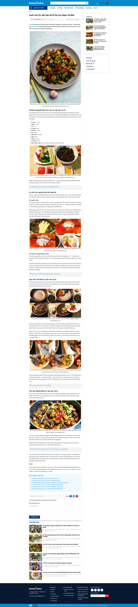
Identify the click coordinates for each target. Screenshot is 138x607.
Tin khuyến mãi (89, 66)
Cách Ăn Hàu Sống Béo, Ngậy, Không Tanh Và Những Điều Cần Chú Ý (99, 48)
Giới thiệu (59, 7)
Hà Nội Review (54, 598)
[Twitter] (74, 496)
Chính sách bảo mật (82, 591)
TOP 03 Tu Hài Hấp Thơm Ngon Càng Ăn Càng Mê (57, 563)
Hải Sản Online (37, 19)
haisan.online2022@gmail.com (38, 596)
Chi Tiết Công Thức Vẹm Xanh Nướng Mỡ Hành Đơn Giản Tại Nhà (61, 572)
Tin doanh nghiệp (79, 7)
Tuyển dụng (89, 7)
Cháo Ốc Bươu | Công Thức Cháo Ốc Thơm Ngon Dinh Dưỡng (47, 486)
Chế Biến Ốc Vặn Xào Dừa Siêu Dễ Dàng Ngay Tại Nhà (45, 187)
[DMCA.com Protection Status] (33, 605)
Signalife (35, 588)
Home (30, 11)
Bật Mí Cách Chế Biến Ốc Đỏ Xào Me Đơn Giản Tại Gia (45, 478)
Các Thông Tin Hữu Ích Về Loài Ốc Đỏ (41, 385)
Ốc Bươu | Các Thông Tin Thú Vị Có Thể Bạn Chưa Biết (46, 480)
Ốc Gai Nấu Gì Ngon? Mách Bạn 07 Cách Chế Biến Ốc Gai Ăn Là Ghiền (100, 20)
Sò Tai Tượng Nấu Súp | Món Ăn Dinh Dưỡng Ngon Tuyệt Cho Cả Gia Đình (100, 27)
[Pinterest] (77, 496)
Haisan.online (36, 3)
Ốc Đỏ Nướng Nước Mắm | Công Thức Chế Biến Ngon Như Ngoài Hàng (49, 449)
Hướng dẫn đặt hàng (69, 593)
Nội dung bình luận (34, 503)
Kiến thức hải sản (68, 7)
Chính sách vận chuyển (83, 589)
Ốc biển (31, 24)
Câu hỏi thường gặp (90, 60)
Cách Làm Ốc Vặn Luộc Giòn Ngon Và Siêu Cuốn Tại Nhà (46, 274)
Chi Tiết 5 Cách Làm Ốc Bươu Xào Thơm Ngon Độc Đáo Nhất (47, 484)
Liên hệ (95, 7)
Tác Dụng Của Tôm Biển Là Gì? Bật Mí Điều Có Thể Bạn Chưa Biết (100, 34)
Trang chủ (52, 7)
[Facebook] (71, 496)
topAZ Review (54, 600)
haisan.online (35, 26)
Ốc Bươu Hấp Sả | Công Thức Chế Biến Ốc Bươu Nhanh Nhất (47, 489)
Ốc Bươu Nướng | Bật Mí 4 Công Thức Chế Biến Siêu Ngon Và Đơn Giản (50, 482)
